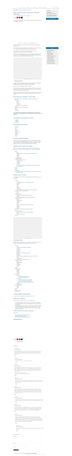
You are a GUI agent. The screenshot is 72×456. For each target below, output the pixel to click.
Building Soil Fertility (50, 50)
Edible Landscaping (50, 53)
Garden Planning (19, 341)
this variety (23, 159)
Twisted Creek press (42, 454)
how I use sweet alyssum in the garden (30, 189)
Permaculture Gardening (51, 60)
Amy (15, 377)
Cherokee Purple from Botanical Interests (24, 171)
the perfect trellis (24, 190)
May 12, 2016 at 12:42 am (19, 426)
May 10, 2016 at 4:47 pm (18, 415)
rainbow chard (24, 197)
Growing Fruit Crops (50, 57)
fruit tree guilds (25, 277)
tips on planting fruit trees (26, 276)
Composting (49, 51)
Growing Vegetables (50, 58)
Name (15, 443)
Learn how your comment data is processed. (30, 453)
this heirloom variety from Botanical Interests (29, 153)
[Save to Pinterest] (17, 17)
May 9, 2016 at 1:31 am (17, 405)
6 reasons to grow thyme (25, 259)
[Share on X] (22, 17)
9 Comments (28, 15)
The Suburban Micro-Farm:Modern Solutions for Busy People (51, 13)
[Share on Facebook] (19, 17)
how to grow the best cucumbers (28, 212)
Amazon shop (38, 149)
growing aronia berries (23, 279)
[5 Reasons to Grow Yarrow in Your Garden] (52, 24)
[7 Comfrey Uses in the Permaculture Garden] (52, 33)
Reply (15, 355)
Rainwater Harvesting (50, 61)
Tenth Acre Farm (35, 454)
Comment (15, 436)
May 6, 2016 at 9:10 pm (17, 349)
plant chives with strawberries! (26, 247)
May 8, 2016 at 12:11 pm (17, 387)
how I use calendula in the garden (28, 182)
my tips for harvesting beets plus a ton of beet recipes (28, 98)
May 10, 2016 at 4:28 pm (18, 359)
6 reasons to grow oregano (26, 252)
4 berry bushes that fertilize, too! (27, 280)
